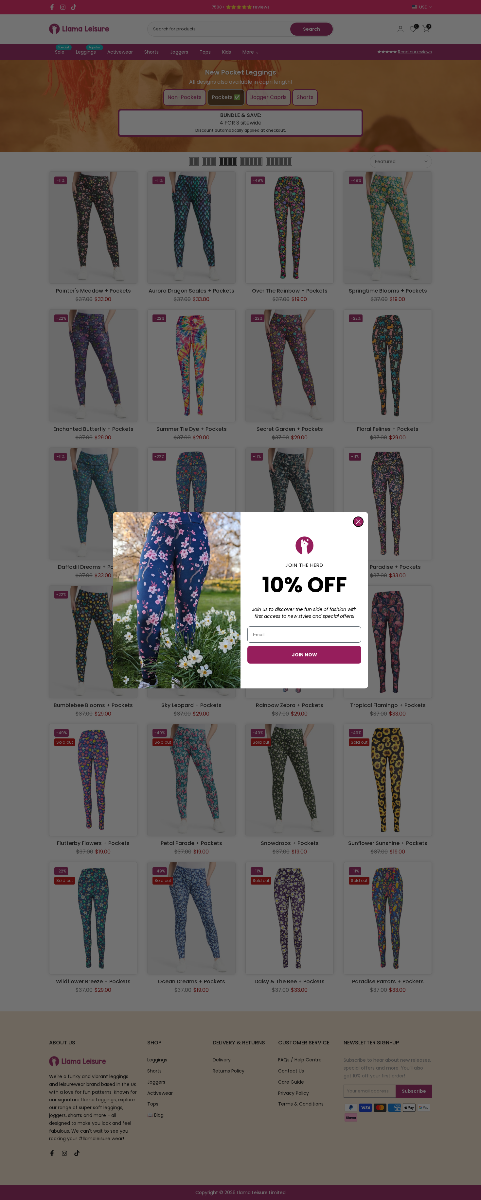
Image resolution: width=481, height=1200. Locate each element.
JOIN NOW (304, 654)
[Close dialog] (358, 522)
